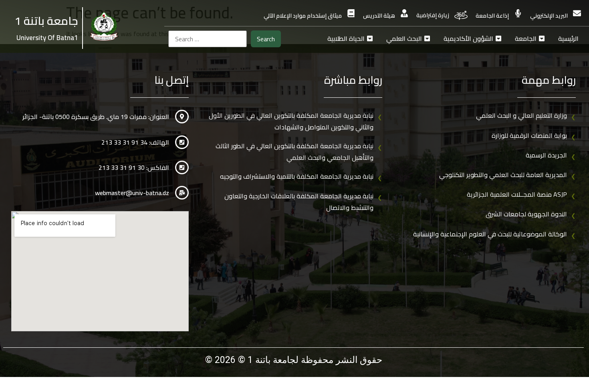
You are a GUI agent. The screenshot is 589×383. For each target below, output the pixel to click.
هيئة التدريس (379, 15)
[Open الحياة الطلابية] (370, 38)
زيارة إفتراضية (432, 15)
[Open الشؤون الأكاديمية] (498, 38)
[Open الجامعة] (542, 38)
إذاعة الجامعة (492, 15)
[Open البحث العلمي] (427, 38)
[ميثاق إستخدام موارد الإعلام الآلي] (351, 13)
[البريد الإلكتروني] (577, 13)
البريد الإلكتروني (549, 15)
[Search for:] (207, 38)
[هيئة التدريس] (404, 13)
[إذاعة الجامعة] (518, 13)
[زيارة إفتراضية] (461, 15)
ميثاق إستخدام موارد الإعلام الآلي (303, 15)
